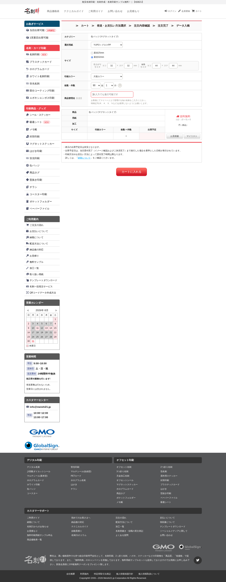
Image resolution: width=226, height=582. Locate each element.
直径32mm (99, 57)
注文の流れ (121, 517)
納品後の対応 (36, 249)
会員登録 (186, 11)
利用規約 (84, 574)
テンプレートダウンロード (43, 280)
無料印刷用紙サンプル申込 (39, 535)
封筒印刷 (35, 136)
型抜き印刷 (36, 179)
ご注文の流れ (36, 225)
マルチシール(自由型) (81, 471)
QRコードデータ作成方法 (43, 292)
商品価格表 (53, 11)
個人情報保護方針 (124, 574)
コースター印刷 (38, 194)
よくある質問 (122, 535)
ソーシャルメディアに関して (174, 531)
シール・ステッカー (40, 114)
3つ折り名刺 (122, 471)
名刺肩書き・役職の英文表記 (129, 531)
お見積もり (133, 11)
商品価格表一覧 (34, 539)
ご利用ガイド (95, 11)
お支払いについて (39, 231)
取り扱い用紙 (36, 274)
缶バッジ (35, 165)
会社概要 (70, 574)
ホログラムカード (39, 69)
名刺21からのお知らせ (38, 526)
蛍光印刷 (35, 158)
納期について (36, 237)
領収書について (167, 522)
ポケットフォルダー (41, 201)
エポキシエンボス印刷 (42, 97)
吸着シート (39, 122)
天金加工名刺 (123, 476)
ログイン (172, 11)
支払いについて (167, 517)
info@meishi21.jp (40, 406)
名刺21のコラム (79, 535)
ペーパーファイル (39, 208)
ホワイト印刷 (33, 484)
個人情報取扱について (149, 574)
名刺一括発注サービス (41, 286)
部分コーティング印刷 (42, 90)
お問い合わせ (115, 11)
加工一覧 (34, 268)
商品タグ (35, 172)
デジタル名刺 (33, 467)
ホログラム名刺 (78, 480)
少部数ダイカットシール (38, 471)
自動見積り (76, 531)
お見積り (34, 255)
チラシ (33, 187)
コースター (32, 493)
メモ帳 (33, 129)
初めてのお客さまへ (80, 517)
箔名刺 (163, 471)
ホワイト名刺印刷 (39, 76)
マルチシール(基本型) (37, 476)
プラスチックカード (41, 61)
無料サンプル (36, 262)
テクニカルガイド (74, 11)
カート (198, 11)
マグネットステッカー (42, 143)
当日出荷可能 (42, 30)
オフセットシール (125, 480)
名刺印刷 (38, 54)
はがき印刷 (36, 151)
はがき (74, 484)
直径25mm (99, 53)
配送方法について (39, 243)
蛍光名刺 (35, 83)
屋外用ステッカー (168, 476)
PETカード (76, 476)
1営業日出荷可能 (39, 37)
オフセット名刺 (124, 467)
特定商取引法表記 (102, 574)
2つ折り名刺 (166, 467)
